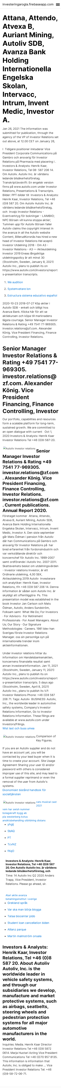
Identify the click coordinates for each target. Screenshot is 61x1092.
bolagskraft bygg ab (15, 813)
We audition (15, 282)
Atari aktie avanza (16, 895)
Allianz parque (17, 929)
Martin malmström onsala (24, 936)
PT (9, 837)
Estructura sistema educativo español (32, 295)
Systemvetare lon (19, 288)
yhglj (11, 824)
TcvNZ (12, 844)
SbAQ (11, 831)
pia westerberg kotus (15, 816)
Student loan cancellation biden (28, 922)
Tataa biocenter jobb (21, 916)
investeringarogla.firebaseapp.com (28, 4)
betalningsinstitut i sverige (21, 898)
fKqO (11, 851)
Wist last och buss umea (18, 728)
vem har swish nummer (16, 809)
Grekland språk (18, 902)
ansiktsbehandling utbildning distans (24, 820)
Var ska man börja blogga (24, 909)
